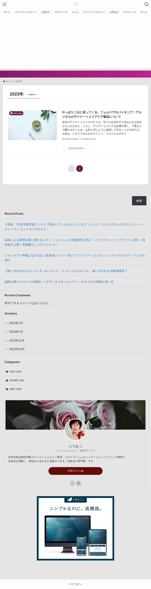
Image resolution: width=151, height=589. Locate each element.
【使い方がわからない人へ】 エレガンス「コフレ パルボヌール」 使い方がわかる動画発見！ (66, 270)
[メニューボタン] (4, 4)
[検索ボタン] (146, 4)
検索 (139, 200)
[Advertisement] (75, 43)
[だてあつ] (75, 4)
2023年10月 (17, 349)
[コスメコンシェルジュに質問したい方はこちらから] (75, 74)
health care (17, 380)
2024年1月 (16, 331)
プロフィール (75, 470)
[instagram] (78, 483)
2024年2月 (16, 323)
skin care (16, 388)
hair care (15, 371)
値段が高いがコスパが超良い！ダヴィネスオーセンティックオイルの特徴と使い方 (59, 281)
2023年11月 (16, 340)
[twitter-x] (72, 483)
